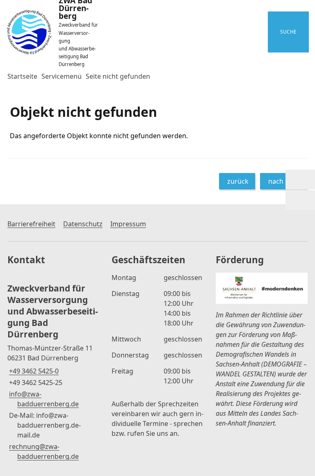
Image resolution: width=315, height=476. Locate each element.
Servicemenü (61, 76)
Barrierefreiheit (31, 223)
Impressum (128, 223)
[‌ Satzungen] (300, 200)
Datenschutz (83, 223)
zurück (238, 181)
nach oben (284, 181)
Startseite (22, 76)
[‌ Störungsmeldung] (300, 179)
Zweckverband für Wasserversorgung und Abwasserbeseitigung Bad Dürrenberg (52, 311)
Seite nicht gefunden (118, 76)
